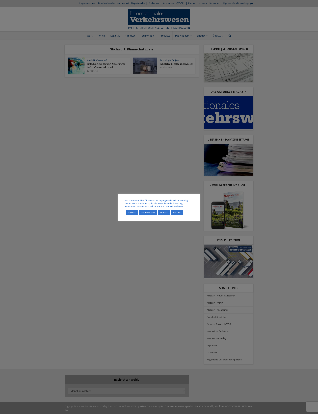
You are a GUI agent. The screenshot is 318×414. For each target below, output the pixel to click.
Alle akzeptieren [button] (148, 212)
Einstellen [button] (164, 212)
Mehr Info (177, 212)
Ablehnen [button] (132, 212)
